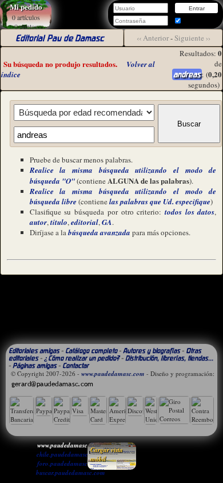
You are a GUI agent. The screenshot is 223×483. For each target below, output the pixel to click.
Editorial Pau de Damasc (59, 38)
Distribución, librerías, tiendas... (169, 358)
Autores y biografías (151, 350)
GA (107, 222)
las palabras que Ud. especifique (159, 201)
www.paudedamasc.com (113, 373)
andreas (187, 74)
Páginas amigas (35, 365)
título (58, 222)
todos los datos (189, 212)
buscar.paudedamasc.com (70, 472)
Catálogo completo (91, 350)
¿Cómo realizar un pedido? (82, 358)
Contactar (75, 365)
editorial (84, 222)
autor (38, 222)
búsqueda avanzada (99, 232)
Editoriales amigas (34, 350)
